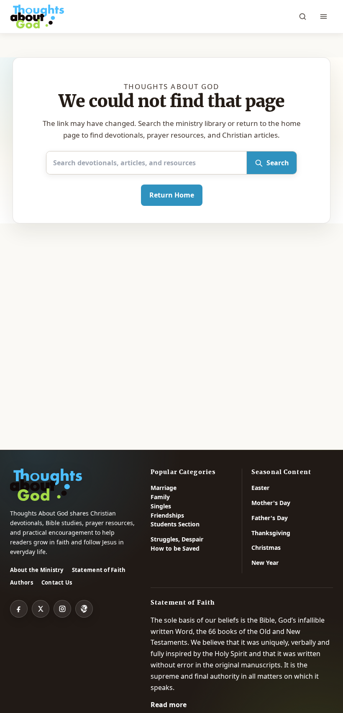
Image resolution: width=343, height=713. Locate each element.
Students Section (175, 524)
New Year (265, 563)
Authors (21, 582)
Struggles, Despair (177, 539)
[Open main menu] (323, 17)
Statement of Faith (99, 570)
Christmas (266, 547)
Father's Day (269, 518)
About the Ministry (37, 570)
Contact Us (56, 582)
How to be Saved (175, 548)
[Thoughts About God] (37, 16)
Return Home (171, 195)
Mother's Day (270, 503)
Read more (169, 704)
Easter (260, 488)
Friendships (167, 515)
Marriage (164, 488)
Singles (161, 506)
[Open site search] (302, 17)
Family (160, 497)
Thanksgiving (270, 533)
